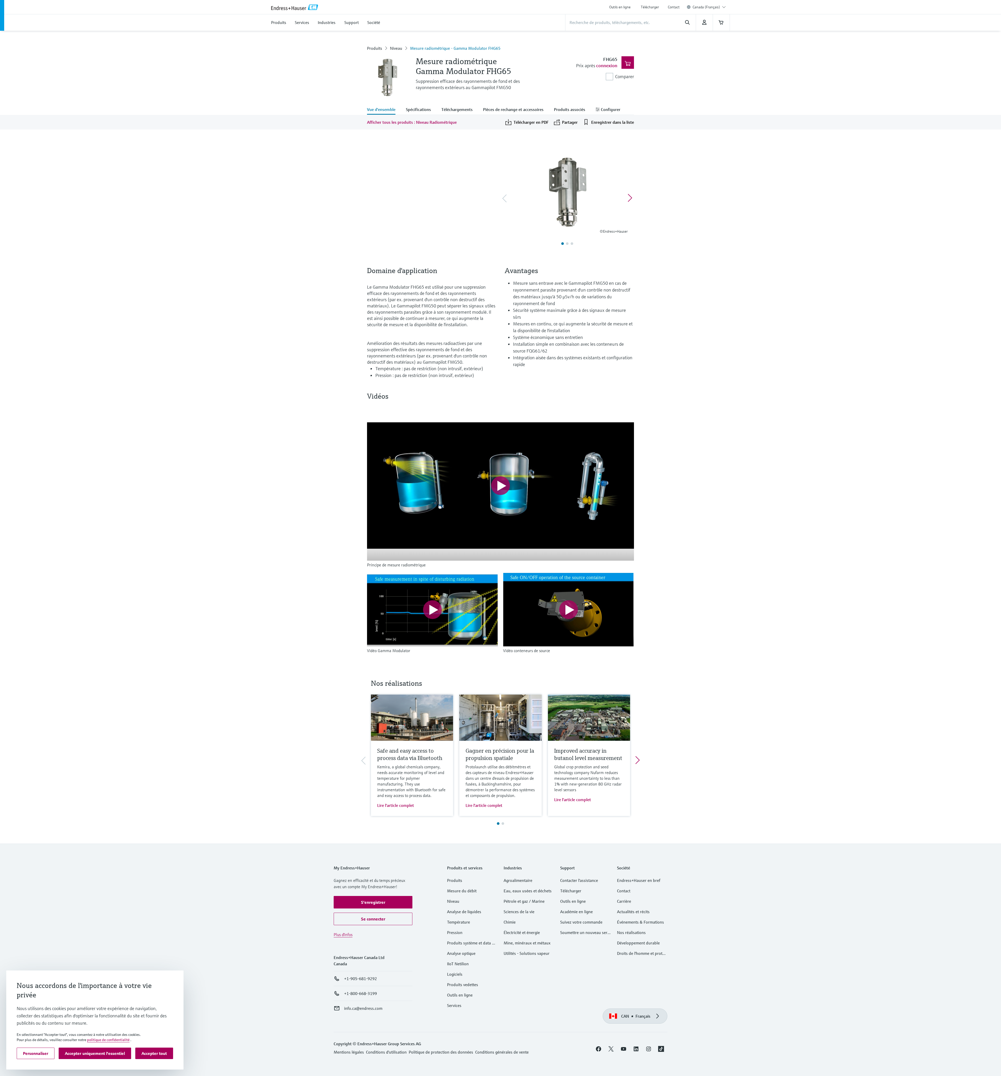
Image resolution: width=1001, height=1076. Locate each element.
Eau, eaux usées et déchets (528, 890)
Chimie (510, 922)
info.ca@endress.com (363, 1008)
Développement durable (638, 942)
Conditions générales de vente (502, 1052)
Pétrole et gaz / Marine (524, 901)
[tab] (384, 110)
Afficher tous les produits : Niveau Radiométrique (412, 122)
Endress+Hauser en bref (638, 880)
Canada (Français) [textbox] (706, 7)
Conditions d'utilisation (386, 1052)
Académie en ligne (576, 911)
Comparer (624, 76)
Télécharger (650, 7)
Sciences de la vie (519, 911)
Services (454, 1005)
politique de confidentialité (108, 1039)
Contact (674, 7)
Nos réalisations (631, 932)
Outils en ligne (620, 7)
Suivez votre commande (581, 922)
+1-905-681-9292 (360, 978)
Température (458, 922)
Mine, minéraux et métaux (527, 942)
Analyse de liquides (464, 911)
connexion (606, 66)
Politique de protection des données (441, 1052)
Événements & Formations (640, 922)
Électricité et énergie (522, 932)
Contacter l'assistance (579, 880)
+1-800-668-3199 (360, 993)
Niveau (396, 48)
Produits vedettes (462, 984)
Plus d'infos (343, 934)
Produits (374, 48)
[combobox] (709, 7)
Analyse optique (461, 953)
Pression (454, 932)
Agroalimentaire (518, 880)
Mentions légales (349, 1052)
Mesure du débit (462, 890)
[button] (373, 902)
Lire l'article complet (395, 805)
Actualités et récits (633, 911)
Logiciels (454, 974)
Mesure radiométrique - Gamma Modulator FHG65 (455, 48)
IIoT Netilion (458, 963)
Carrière (624, 901)
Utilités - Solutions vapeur (527, 953)
